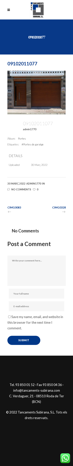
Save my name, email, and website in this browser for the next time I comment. (35, 322)
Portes (22, 138)
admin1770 (29, 129)
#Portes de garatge (33, 144)
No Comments (21, 189)
